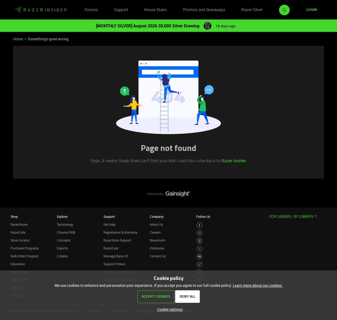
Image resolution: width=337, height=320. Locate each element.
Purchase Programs (25, 248)
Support (121, 10)
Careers (155, 232)
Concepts (63, 240)
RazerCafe (18, 232)
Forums (91, 10)
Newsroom (157, 240)
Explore (62, 216)
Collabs (62, 256)
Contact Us (158, 256)
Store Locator (20, 240)
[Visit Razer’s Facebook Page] (199, 225)
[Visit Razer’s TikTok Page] (199, 264)
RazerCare (110, 248)
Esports (62, 248)
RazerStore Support (117, 240)
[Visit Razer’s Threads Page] (199, 241)
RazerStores (19, 224)
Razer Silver (252, 10)
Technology (65, 224)
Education (18, 264)
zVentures (157, 248)
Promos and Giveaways (204, 10)
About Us (156, 224)
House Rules (155, 10)
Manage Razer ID (115, 256)
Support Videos (114, 264)
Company (156, 216)
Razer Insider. (234, 161)
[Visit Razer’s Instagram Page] (199, 233)
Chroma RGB (66, 232)
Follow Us (203, 216)
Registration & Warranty (120, 232)
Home (18, 38)
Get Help (109, 224)
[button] (311, 10)
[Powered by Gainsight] (168, 195)
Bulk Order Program (24, 256)
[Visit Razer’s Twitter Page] (199, 248)
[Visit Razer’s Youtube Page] (199, 256)
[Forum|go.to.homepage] (40, 10)
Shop (14, 216)
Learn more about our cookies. (258, 285)
